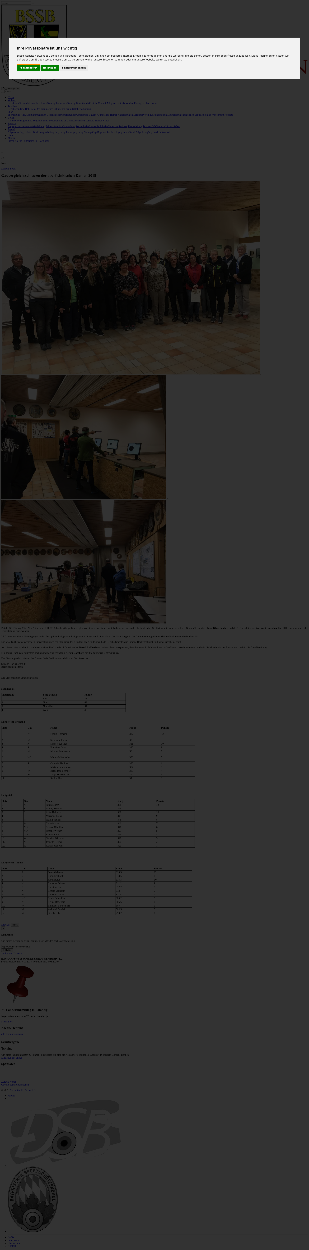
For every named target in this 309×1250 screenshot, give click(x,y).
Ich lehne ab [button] (49, 67)
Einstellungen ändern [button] (74, 67)
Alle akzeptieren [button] (28, 67)
